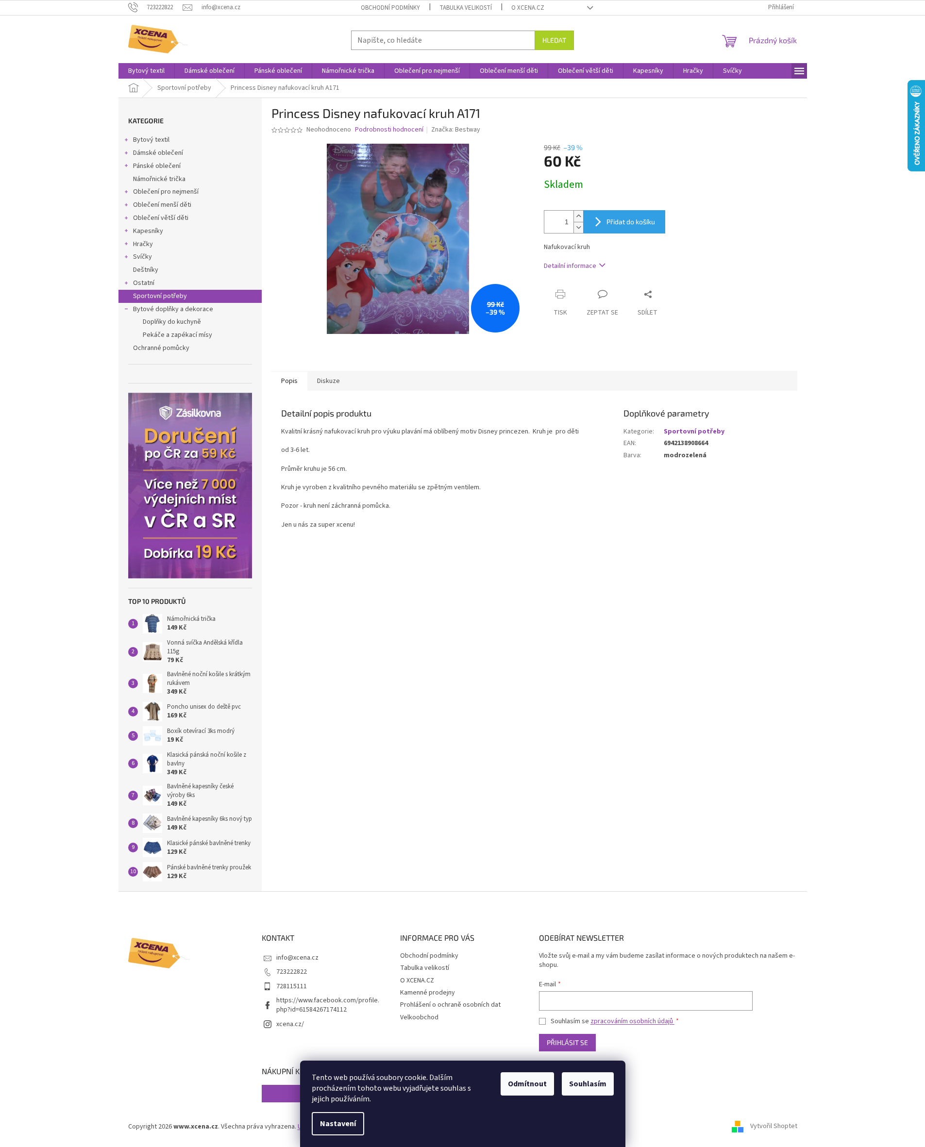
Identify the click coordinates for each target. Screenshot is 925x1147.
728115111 (291, 986)
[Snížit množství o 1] (578, 227)
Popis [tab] (289, 381)
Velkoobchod (419, 1017)
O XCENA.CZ (527, 7)
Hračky (143, 244)
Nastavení (338, 1123)
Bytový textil (151, 140)
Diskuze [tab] (328, 381)
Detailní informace (570, 266)
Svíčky (142, 257)
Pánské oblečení (157, 166)
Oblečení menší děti (162, 205)
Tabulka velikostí (465, 7)
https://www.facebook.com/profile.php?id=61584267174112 (327, 1005)
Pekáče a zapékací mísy (177, 335)
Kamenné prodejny (427, 992)
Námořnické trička (159, 179)
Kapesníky (148, 231)
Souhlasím (587, 1084)
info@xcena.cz (297, 958)
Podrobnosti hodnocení (389, 129)
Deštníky (145, 270)
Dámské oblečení (158, 153)
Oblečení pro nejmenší (166, 192)
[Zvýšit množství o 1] (578, 216)
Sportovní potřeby (160, 296)
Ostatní (143, 283)
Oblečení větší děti (160, 218)
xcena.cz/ (290, 1024)
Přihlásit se (567, 1042)
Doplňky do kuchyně (172, 322)
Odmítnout (527, 1084)
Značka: (455, 129)
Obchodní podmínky (390, 7)
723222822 (291, 972)
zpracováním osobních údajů (632, 1021)
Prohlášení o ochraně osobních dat (450, 1005)
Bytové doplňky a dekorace (173, 309)
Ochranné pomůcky (161, 348)
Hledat (554, 40)
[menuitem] (146, 71)
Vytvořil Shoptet (773, 1126)
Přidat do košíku (630, 221)
